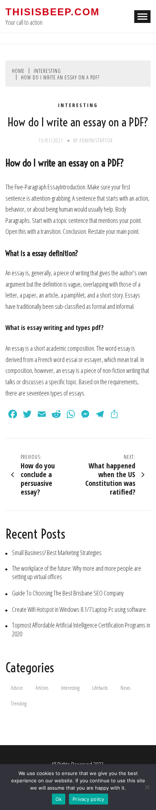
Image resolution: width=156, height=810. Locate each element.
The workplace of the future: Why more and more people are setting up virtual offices (76, 572)
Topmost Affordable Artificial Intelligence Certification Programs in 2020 (81, 629)
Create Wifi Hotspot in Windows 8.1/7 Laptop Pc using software (79, 609)
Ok (59, 799)
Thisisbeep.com (52, 12)
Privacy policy (88, 799)
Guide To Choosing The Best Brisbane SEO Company (68, 593)
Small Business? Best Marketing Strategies (57, 552)
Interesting (78, 105)
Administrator (96, 140)
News (125, 687)
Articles (42, 687)
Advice (17, 687)
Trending (18, 703)
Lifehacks (100, 687)
